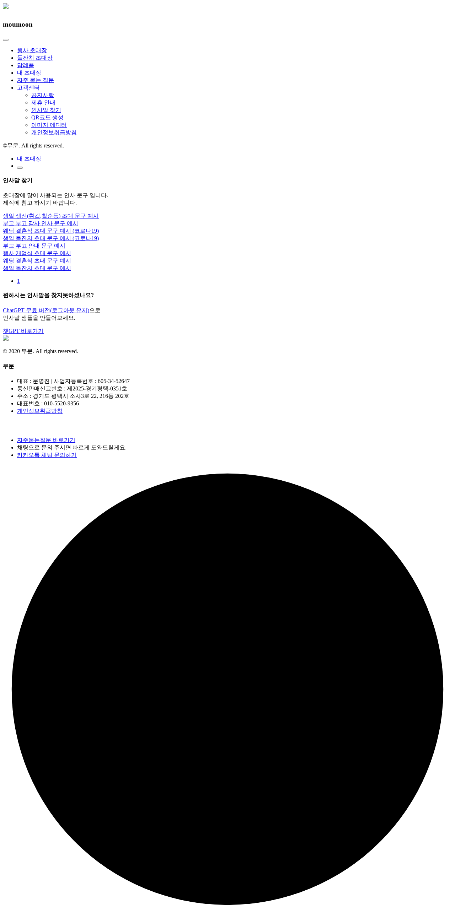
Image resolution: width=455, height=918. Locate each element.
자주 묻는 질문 (35, 80)
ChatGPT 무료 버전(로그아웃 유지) (46, 310)
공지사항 (42, 95)
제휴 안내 (43, 102)
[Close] (6, 40)
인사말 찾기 (46, 110)
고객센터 (28, 88)
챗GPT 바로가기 (23, 331)
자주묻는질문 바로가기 (46, 440)
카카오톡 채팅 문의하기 (47, 455)
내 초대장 (29, 73)
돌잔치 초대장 (35, 58)
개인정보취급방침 (54, 132)
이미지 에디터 (49, 125)
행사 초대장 (32, 50)
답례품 (25, 65)
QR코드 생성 (47, 117)
